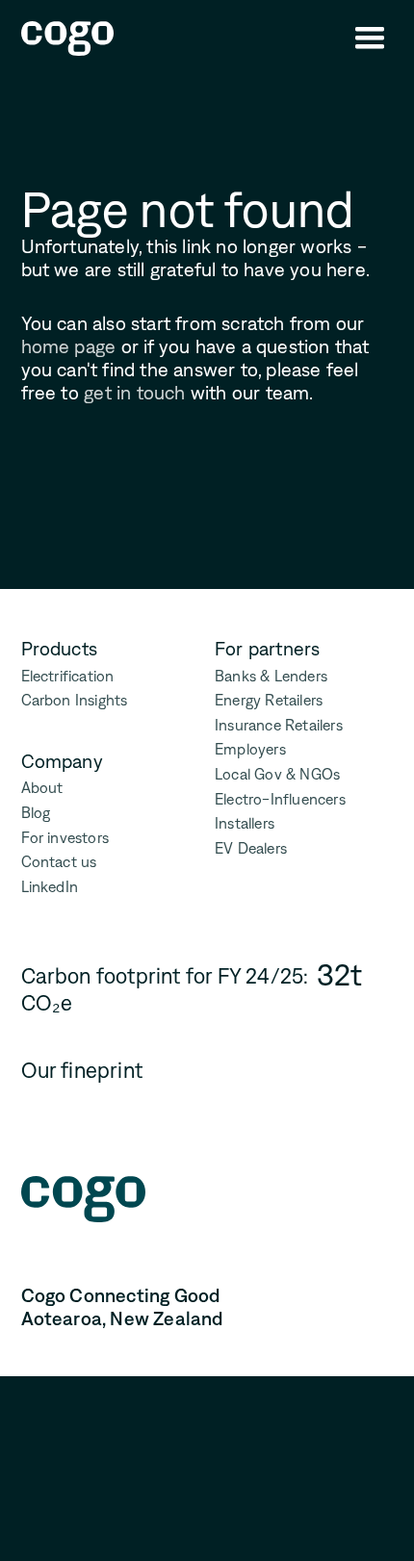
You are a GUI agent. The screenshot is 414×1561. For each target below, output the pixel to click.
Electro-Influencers (280, 799)
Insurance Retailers (279, 725)
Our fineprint (82, 1071)
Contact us (59, 862)
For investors (65, 838)
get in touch (134, 392)
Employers (250, 749)
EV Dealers (251, 848)
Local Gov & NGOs (277, 774)
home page (68, 346)
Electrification (68, 676)
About (42, 788)
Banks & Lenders (271, 676)
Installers (244, 823)
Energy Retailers (269, 700)
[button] (370, 38)
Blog (36, 813)
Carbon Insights (74, 700)
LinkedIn (50, 887)
